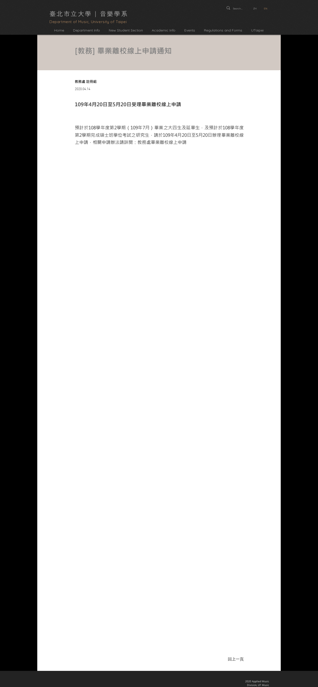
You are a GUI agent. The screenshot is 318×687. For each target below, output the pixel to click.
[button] (86, 30)
